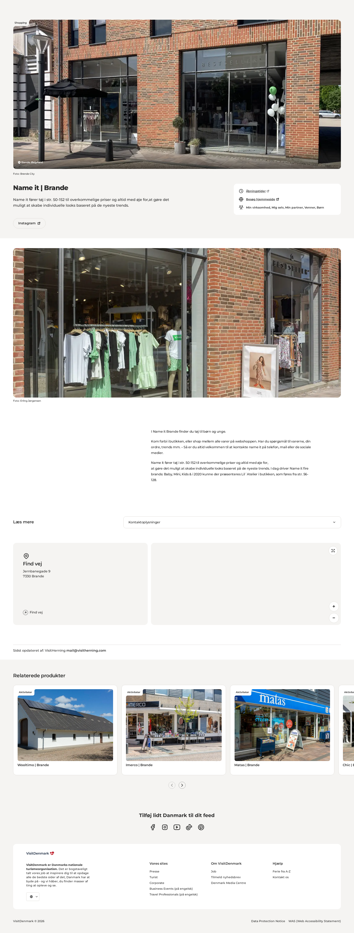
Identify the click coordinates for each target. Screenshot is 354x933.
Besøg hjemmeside (260, 199)
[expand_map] (333, 550)
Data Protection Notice (268, 921)
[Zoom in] (334, 606)
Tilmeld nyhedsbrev (226, 877)
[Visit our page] (164, 827)
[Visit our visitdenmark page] (176, 827)
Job (213, 871)
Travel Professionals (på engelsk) (174, 894)
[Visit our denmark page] (152, 827)
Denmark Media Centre (228, 883)
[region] (246, 584)
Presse (154, 871)
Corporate (157, 883)
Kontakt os (281, 877)
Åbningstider (256, 191)
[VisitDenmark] (40, 853)
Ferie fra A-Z (281, 871)
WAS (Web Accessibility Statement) (314, 921)
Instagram (27, 223)
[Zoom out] (334, 618)
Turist (154, 877)
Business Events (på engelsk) (171, 889)
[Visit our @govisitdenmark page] (189, 827)
